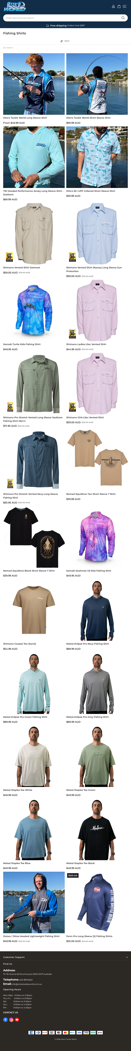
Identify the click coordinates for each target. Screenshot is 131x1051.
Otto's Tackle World (69, 1039)
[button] (124, 6)
